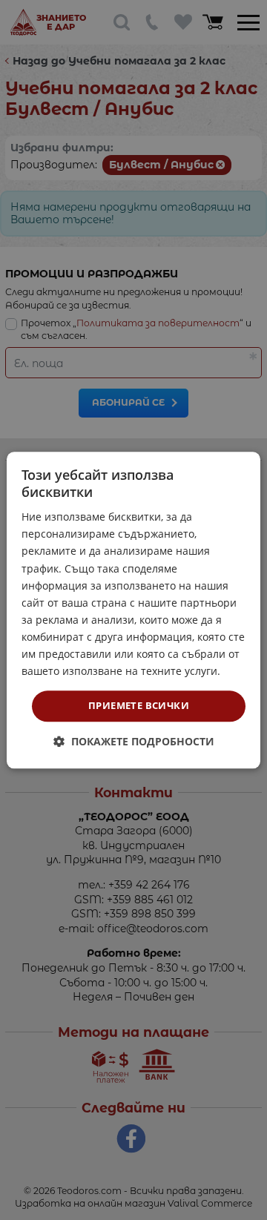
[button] (133, 741)
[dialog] (133, 610)
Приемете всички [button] (138, 706)
